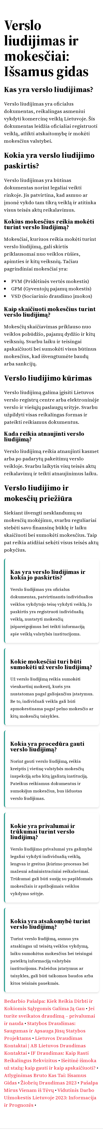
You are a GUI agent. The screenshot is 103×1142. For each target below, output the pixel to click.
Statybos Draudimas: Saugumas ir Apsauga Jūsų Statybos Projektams (45, 1030)
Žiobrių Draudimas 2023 (49, 1082)
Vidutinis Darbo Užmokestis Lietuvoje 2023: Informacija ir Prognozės (50, 1097)
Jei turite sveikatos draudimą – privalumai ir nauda (49, 1016)
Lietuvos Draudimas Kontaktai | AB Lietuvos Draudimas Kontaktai (45, 1045)
